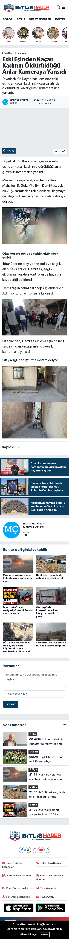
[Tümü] (64, 725)
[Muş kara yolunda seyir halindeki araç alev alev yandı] (18, 563)
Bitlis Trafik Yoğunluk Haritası (50, 877)
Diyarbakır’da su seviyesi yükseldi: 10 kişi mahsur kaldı (18, 610)
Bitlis (33, 734)
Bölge (22, 53)
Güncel (34, 752)
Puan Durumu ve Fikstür (19, 888)
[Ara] (58, 7)
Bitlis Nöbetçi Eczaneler (12, 865)
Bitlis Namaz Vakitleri (19, 875)
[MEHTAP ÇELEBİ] (11, 529)
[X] (28, 850)
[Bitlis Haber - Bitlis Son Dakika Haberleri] (26, 7)
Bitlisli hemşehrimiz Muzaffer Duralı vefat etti (46, 742)
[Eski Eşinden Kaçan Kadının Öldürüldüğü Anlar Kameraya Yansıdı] (34, 225)
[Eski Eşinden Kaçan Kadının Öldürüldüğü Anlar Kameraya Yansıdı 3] (34, 420)
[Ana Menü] (63, 7)
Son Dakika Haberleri (18, 897)
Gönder (10, 704)
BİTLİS (21, 19)
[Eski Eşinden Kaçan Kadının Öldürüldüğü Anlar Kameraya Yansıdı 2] (34, 383)
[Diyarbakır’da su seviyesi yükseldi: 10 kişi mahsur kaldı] (18, 596)
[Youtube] (41, 850)
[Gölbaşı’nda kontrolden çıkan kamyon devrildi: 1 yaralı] (51, 596)
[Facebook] (22, 850)
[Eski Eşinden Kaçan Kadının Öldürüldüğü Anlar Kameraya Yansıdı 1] (34, 317)
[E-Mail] (26, 535)
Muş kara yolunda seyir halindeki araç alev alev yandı (17, 578)
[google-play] (50, 908)
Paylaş (10, 150)
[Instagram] (35, 850)
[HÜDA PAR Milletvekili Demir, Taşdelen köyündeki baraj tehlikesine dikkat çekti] (18, 631)
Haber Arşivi (47, 897)
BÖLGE (7, 19)
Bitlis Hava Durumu (51, 863)
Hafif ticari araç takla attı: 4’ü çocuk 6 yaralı (46, 795)
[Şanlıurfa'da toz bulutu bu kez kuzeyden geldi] (51, 631)
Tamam (44, 935)
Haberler (7, 53)
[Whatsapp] (47, 850)
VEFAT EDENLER (40, 19)
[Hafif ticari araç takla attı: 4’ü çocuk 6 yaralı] (51, 563)
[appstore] (19, 908)
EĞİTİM (60, 19)
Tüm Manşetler (49, 888)
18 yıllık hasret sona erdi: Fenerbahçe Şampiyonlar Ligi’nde (45, 759)
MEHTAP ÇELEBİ (33, 527)
